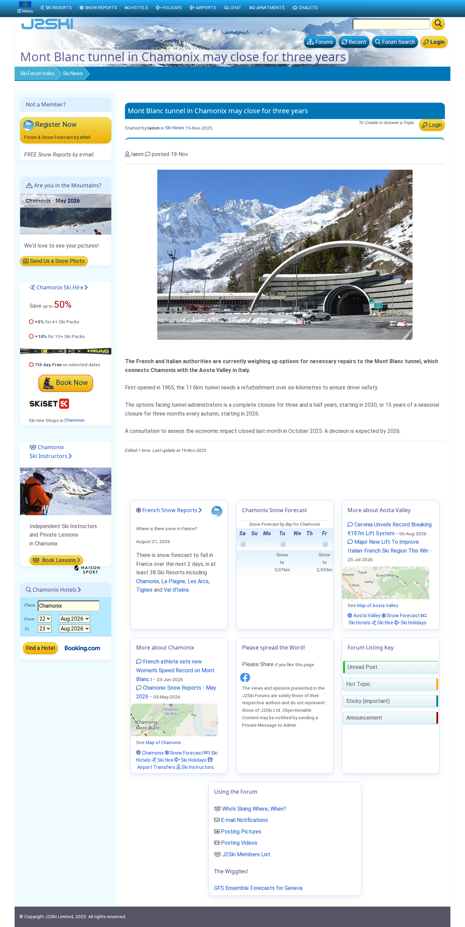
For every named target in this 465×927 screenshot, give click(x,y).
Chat (235, 7)
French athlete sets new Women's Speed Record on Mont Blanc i (175, 670)
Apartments (270, 7)
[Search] (438, 24)
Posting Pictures (241, 831)
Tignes (144, 590)
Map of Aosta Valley (377, 605)
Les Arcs (198, 581)
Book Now (72, 382)
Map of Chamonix (163, 742)
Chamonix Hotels (54, 589)
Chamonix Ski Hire (59, 287)
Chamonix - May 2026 (53, 201)
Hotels (139, 7)
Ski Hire (384, 622)
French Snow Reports (169, 510)
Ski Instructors (197, 767)
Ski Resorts (58, 7)
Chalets (308, 7)
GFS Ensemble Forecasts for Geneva (258, 888)
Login (435, 125)
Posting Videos (239, 843)
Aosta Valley (366, 615)
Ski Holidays (413, 622)
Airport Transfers (155, 767)
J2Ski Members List (246, 854)
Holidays (171, 7)
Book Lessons (58, 560)
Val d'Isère (176, 590)
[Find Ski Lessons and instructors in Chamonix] (65, 491)
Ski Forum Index (37, 73)
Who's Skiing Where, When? (254, 809)
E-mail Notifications (244, 820)
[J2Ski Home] (47, 29)
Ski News (73, 73)
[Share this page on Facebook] (245, 676)
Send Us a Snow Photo (57, 261)
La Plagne (173, 581)
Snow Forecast (403, 615)
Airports (206, 7)
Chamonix (74, 420)
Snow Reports (101, 7)
